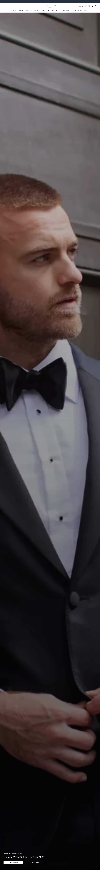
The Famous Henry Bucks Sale (80, 10)
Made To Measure (64, 10)
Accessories (45, 10)
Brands (21, 10)
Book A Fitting (34, 862)
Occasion (54, 10)
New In (14, 10)
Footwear (36, 10)
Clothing (28, 10)
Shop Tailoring (13, 862)
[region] (50, 441)
